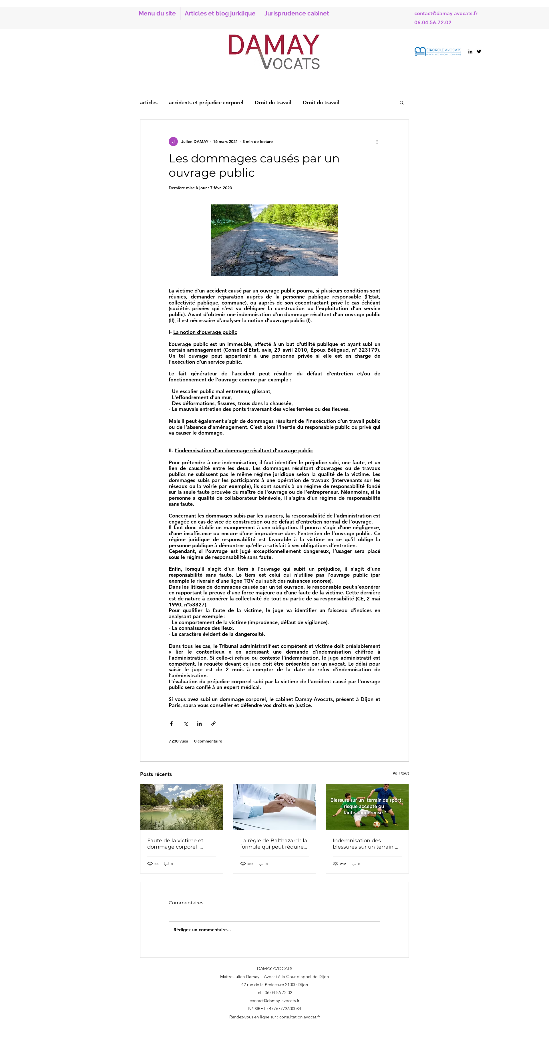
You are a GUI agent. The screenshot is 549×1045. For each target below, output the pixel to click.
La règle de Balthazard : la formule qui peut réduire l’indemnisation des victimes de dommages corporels (273, 843)
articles (149, 102)
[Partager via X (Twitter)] (185, 723)
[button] (401, 102)
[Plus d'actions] (376, 141)
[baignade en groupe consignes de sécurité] (181, 807)
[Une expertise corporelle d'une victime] (274, 807)
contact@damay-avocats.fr (446, 13)
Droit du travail (273, 102)
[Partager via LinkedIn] (199, 723)
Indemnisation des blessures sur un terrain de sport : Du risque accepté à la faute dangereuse (367, 843)
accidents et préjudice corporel (206, 102)
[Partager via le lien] (213, 723)
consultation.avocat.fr (299, 1017)
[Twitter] (479, 51)
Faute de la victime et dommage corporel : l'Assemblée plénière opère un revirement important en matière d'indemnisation (175, 843)
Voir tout (401, 773)
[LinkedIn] (470, 51)
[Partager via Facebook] (171, 723)
